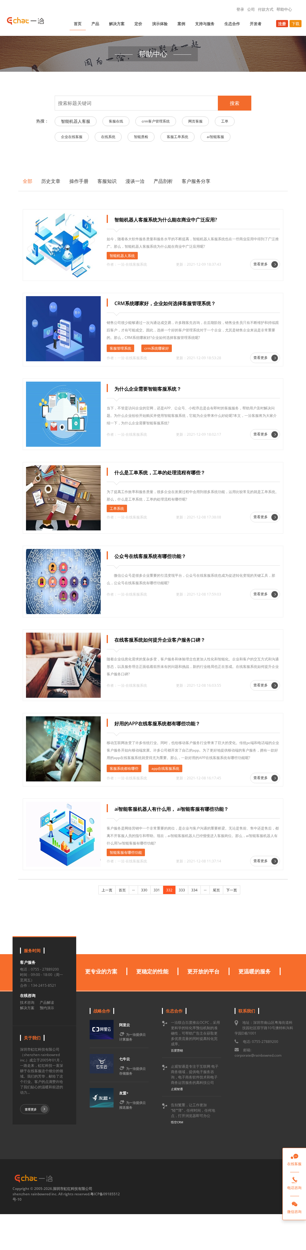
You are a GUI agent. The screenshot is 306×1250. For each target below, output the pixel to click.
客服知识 (107, 181)
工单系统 (117, 508)
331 (157, 890)
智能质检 (141, 136)
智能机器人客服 (75, 121)
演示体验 (160, 23)
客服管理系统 (120, 348)
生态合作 (232, 23)
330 (144, 890)
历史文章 (50, 181)
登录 (240, 9)
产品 (95, 23)
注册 (282, 23)
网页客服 (195, 121)
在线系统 (108, 136)
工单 (224, 121)
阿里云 (124, 1024)
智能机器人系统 (122, 255)
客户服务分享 (196, 181)
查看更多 (261, 264)
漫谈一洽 (135, 181)
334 (194, 890)
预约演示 (47, 1007)
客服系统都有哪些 (124, 768)
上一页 (107, 890)
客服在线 (116, 121)
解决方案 (117, 23)
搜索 (234, 103)
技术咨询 (27, 1002)
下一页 (231, 890)
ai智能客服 (215, 136)
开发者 (255, 23)
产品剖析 (163, 181)
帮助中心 (284, 9)
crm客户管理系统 (156, 121)
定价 (138, 23)
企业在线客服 (71, 136)
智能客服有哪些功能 (126, 852)
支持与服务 (205, 23)
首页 (78, 23)
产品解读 (47, 1002)
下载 (295, 23)
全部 (27, 181)
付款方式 (265, 9)
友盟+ (123, 1093)
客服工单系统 (177, 136)
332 (169, 890)
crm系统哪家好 (156, 348)
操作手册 (78, 181)
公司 (251, 9)
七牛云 (124, 1058)
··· (133, 890)
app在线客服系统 (165, 768)
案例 (181, 23)
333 (182, 890)
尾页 (216, 890)
